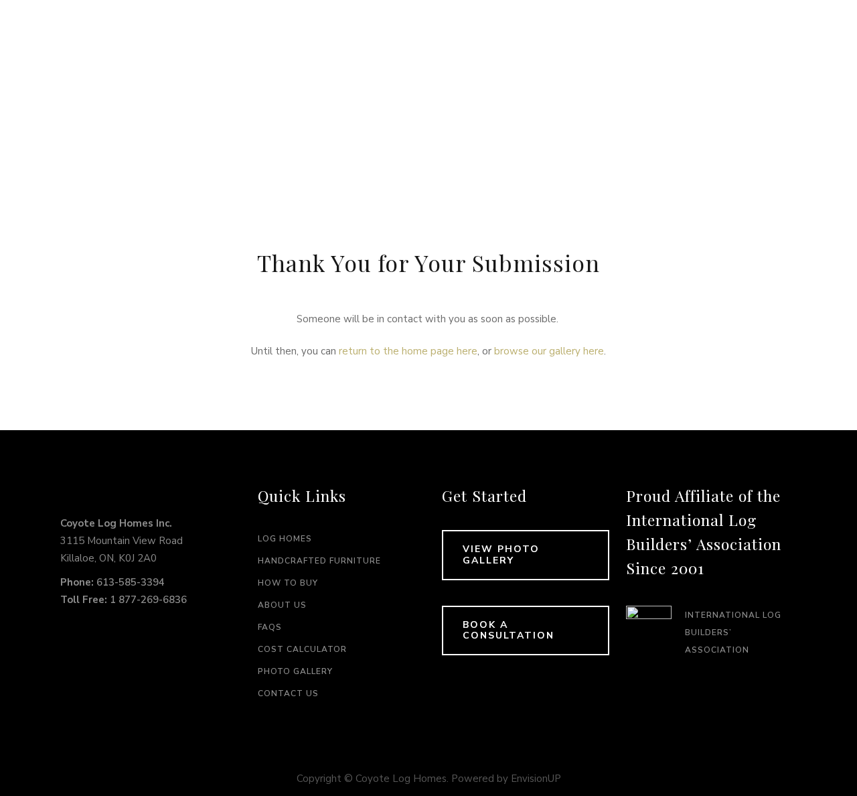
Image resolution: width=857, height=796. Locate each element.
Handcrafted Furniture (319, 560)
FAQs (270, 627)
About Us (282, 605)
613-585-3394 (130, 582)
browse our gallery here (549, 351)
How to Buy (288, 583)
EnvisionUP (536, 778)
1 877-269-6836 (148, 599)
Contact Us (288, 693)
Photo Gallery (295, 671)
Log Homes (285, 538)
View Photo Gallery (501, 555)
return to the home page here (408, 351)
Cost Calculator (302, 649)
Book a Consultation (508, 630)
